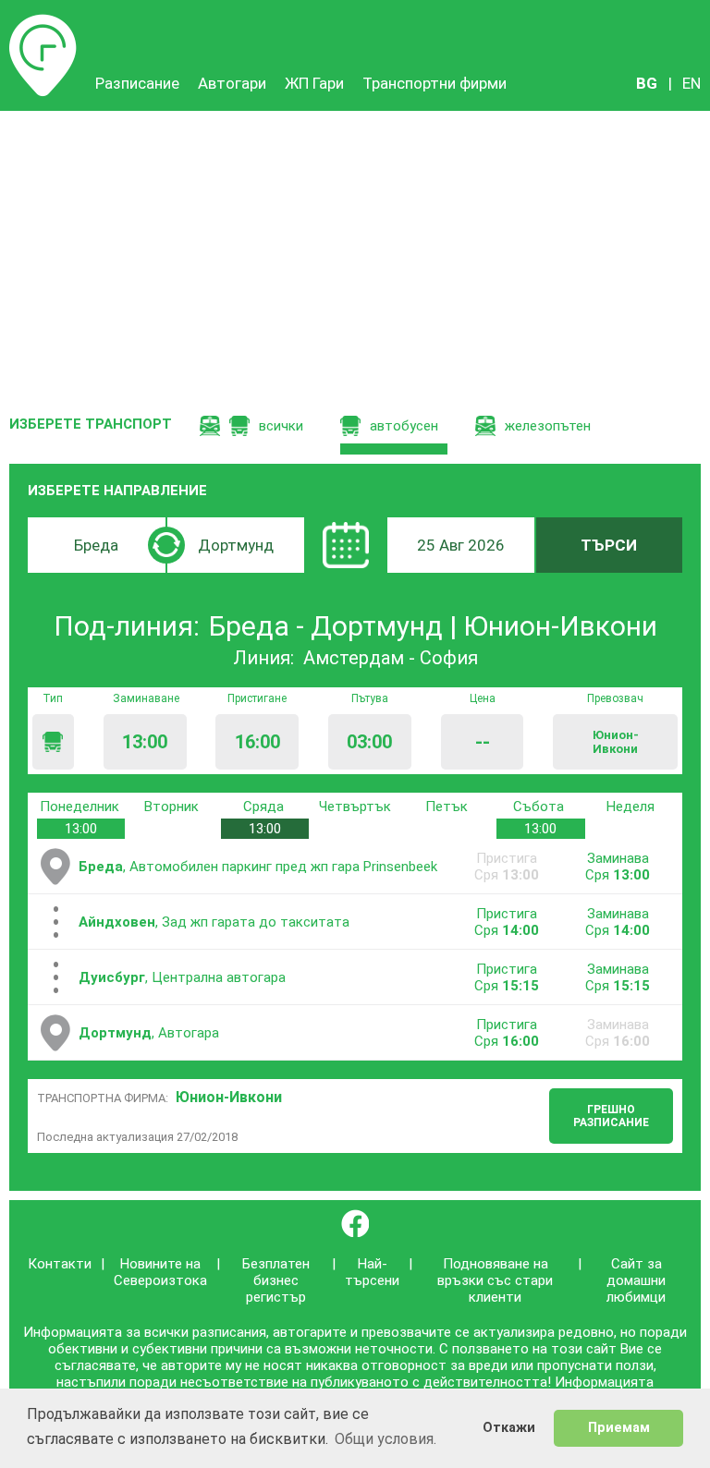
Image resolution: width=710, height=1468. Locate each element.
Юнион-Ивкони (229, 1097)
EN (691, 83)
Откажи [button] (509, 1428)
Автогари (232, 83)
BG (646, 83)
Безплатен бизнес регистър (276, 1280)
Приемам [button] (619, 1428)
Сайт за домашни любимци (636, 1280)
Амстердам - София (390, 658)
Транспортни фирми (434, 83)
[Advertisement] (355, 249)
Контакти (60, 1264)
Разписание (43, 23)
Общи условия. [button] (385, 1439)
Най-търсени (372, 1272)
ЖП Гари (314, 83)
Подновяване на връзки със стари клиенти (495, 1280)
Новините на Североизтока (160, 1272)
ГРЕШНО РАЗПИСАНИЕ (611, 1116)
